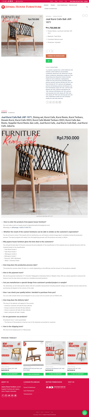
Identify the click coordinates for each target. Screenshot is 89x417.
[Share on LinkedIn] (59, 102)
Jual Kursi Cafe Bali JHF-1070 (62, 82)
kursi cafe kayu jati (62, 94)
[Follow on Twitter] (9, 395)
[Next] (87, 359)
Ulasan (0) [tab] (11, 112)
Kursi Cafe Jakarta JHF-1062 (61, 93)
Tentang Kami (73, 5)
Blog (56, 1)
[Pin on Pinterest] (56, 102)
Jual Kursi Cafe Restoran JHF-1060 (54, 368)
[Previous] (1, 359)
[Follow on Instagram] (3, 1)
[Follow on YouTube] (12, 1)
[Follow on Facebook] (2, 1)
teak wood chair (59, 98)
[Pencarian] (87, 7)
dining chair (58, 77)
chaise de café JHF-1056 (74, 368)
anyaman (50, 70)
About (51, 1)
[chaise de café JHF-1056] (77, 353)
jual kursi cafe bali (50, 82)
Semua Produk (57, 16)
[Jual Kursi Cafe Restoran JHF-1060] (55, 353)
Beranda (48, 16)
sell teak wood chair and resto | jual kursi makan (32, 369)
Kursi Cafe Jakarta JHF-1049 (9, 368)
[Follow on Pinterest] (8, 1)
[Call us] (7, 1)
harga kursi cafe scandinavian (53, 78)
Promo (53, 5)
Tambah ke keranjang (56, 56)
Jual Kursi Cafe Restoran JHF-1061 (57, 91)
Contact (61, 1)
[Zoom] (3, 54)
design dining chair (50, 77)
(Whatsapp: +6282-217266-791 (21, 227)
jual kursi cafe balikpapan (65, 84)
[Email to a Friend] (53, 102)
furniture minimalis (66, 77)
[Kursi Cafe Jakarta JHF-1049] (11, 353)
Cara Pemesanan (62, 5)
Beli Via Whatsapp (12, 374)
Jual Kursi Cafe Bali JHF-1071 (16, 117)
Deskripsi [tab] (4, 112)
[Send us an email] (5, 1)
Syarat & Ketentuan (50, 8)
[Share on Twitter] (50, 102)
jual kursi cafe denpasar (64, 86)
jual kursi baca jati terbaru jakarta (63, 80)
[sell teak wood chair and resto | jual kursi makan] (33, 353)
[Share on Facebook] (47, 102)
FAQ (66, 1)
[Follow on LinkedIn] (10, 1)
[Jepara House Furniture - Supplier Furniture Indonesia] (21, 7)
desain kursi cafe (57, 73)
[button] (50, 61)
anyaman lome (56, 70)
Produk (46, 5)
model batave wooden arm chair (56, 96)
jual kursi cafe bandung (51, 86)
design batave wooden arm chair (64, 75)
